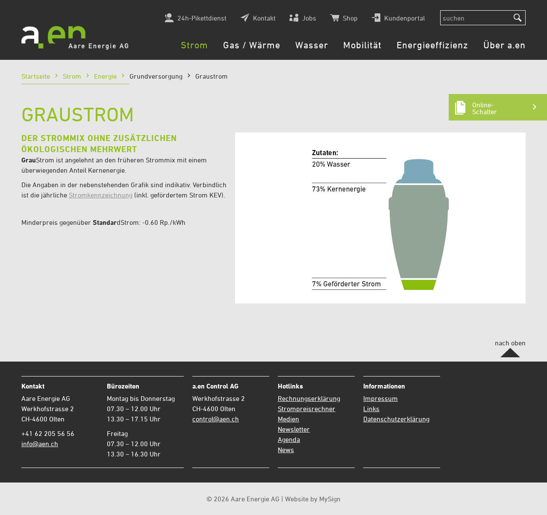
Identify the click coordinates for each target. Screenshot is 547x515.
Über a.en (504, 45)
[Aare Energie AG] (74, 38)
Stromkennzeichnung (100, 195)
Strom (194, 45)
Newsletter (294, 429)
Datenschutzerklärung (396, 419)
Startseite (35, 76)
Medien (288, 419)
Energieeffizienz (432, 45)
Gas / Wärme (251, 45)
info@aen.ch (39, 443)
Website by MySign (313, 499)
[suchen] (517, 18)
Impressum (380, 398)
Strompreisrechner (306, 408)
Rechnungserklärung (309, 398)
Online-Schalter (484, 108)
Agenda (289, 439)
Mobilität (362, 45)
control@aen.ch (215, 419)
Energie (105, 76)
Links (371, 408)
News (286, 449)
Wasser (311, 45)
